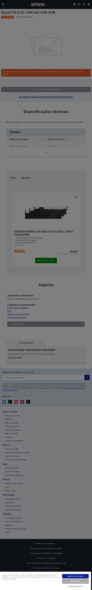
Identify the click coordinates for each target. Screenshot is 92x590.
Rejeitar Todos (75, 581)
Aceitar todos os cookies (75, 576)
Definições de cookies (75, 586)
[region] (45, 580)
